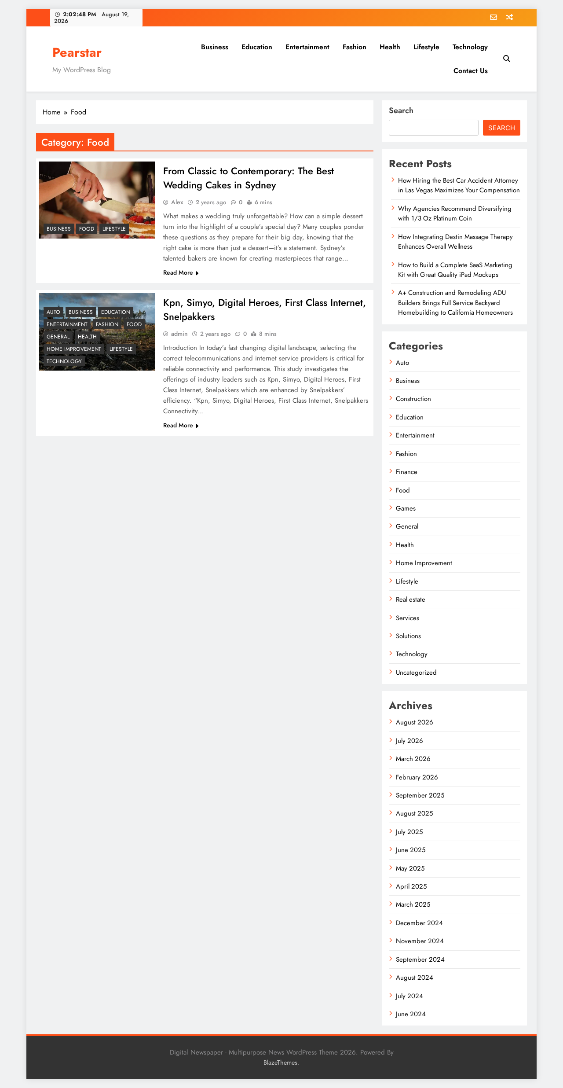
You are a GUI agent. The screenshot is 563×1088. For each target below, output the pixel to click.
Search (401, 110)
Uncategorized (416, 672)
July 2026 (409, 741)
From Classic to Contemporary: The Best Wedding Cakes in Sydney (248, 178)
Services (407, 618)
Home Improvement (74, 349)
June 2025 (410, 850)
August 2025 (414, 813)
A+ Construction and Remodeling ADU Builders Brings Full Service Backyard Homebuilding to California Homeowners (455, 302)
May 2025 (410, 868)
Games (406, 508)
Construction (413, 399)
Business (214, 47)
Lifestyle (426, 47)
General (58, 337)
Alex (177, 202)
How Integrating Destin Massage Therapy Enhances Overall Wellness (455, 241)
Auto (53, 312)
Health (390, 47)
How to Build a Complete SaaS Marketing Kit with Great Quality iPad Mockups (455, 269)
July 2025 (409, 832)
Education (256, 47)
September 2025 (420, 795)
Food (86, 229)
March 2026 (413, 759)
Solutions (408, 636)
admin (179, 333)
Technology (470, 47)
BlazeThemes (280, 1062)
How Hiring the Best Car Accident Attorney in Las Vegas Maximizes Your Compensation (459, 185)
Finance (406, 472)
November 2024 (420, 941)
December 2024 (419, 923)
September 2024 (420, 959)
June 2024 (411, 1014)
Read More (178, 272)
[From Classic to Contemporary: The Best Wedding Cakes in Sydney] (97, 200)
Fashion (354, 47)
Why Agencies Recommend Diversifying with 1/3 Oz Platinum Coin (455, 213)
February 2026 (417, 777)
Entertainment (307, 47)
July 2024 (409, 996)
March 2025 (413, 904)
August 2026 (414, 722)
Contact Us (470, 71)
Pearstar (77, 52)
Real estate (410, 599)
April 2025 (411, 886)
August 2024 (414, 977)
